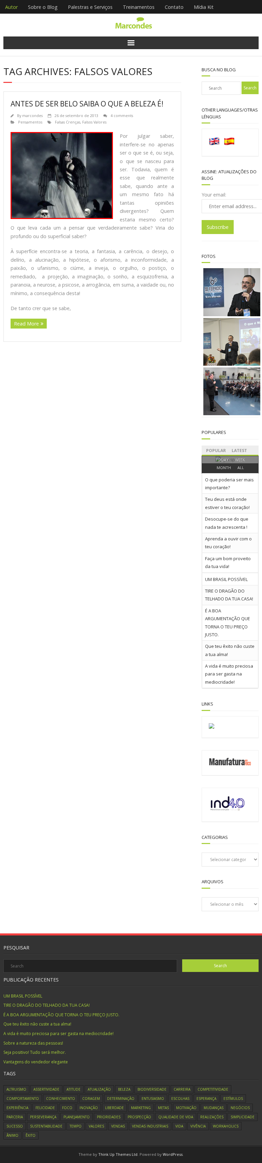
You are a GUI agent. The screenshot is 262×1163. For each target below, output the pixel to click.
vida (179, 1126)
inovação (88, 1107)
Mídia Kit (204, 7)
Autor (11, 7)
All (240, 467)
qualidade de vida (175, 1117)
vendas (118, 1126)
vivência (198, 1126)
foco (67, 1107)
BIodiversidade (151, 1089)
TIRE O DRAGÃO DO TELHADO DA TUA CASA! (46, 1005)
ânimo (12, 1135)
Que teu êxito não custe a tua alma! (37, 1024)
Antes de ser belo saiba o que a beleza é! (87, 103)
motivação (186, 1107)
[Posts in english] (214, 145)
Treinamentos (139, 7)
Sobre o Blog (43, 7)
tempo (76, 1126)
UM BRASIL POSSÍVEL (226, 579)
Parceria (14, 1117)
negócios (240, 1107)
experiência (17, 1107)
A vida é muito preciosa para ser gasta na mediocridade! (229, 674)
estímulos (233, 1098)
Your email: (214, 194)
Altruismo (16, 1089)
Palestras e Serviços (90, 7)
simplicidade (242, 1117)
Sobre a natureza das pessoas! (33, 1043)
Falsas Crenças (67, 122)
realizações (211, 1117)
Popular (216, 450)
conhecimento (60, 1098)
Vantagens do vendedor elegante (35, 1062)
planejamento (76, 1117)
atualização (99, 1089)
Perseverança (43, 1117)
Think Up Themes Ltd (117, 1154)
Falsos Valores (94, 122)
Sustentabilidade (46, 1126)
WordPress (173, 1154)
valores (96, 1126)
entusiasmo (153, 1098)
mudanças (213, 1107)
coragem (91, 1098)
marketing (141, 1107)
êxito (30, 1135)
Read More (26, 323)
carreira (182, 1089)
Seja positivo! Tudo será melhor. (34, 1052)
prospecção (139, 1117)
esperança (206, 1098)
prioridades (108, 1117)
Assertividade (46, 1089)
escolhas (180, 1098)
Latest (239, 450)
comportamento (22, 1098)
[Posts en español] (229, 145)
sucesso (14, 1126)
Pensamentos (30, 122)
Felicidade (45, 1107)
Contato (174, 7)
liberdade (114, 1107)
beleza (124, 1089)
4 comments (122, 115)
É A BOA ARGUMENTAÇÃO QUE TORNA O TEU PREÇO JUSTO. (61, 1015)
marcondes (32, 115)
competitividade (213, 1089)
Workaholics (225, 1126)
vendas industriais (150, 1126)
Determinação (120, 1098)
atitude (74, 1089)
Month (224, 467)
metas (163, 1107)
